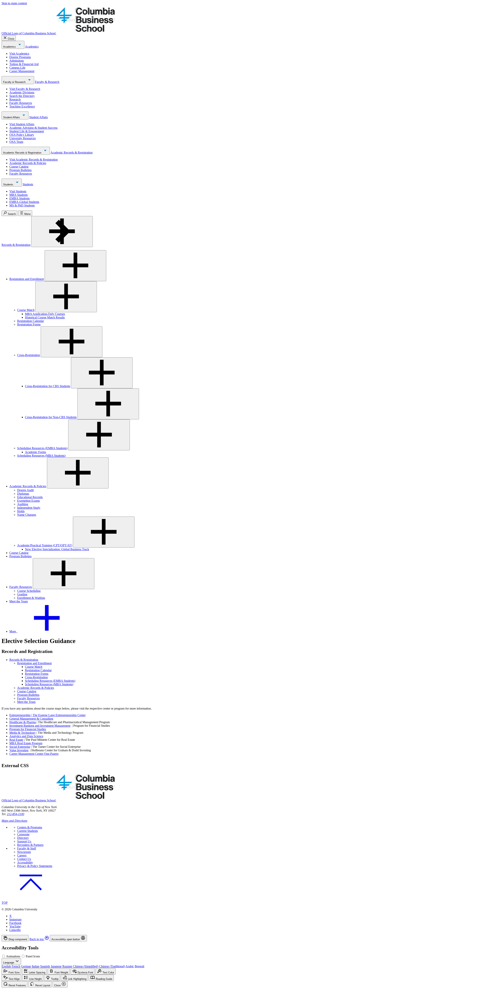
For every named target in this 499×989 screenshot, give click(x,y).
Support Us (24, 841)
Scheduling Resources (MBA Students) (41, 455)
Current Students (27, 830)
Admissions (16, 60)
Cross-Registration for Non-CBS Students (51, 417)
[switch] (3, 956)
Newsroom (24, 852)
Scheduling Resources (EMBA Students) (42, 448)
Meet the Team (18, 601)
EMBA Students (19, 198)
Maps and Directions (14, 820)
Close (11, 38)
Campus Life (17, 67)
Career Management (21, 71)
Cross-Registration (28, 355)
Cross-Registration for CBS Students (47, 386)
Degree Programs (20, 57)
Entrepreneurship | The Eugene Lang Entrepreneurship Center (47, 715)
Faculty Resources (20, 103)
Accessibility (25, 862)
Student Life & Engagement (26, 131)
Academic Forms (35, 452)
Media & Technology (22, 732)
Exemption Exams (28, 500)
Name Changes (26, 514)
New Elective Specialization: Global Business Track (57, 549)
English (6, 966)
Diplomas (23, 493)
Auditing (22, 504)
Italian (35, 966)
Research (15, 99)
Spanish (45, 966)
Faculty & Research (14, 82)
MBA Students (18, 195)
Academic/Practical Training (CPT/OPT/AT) (44, 545)
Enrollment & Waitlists (31, 597)
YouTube (15, 926)
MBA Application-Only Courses (45, 314)
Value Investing (18, 750)
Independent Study (28, 507)
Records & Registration (16, 244)
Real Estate (16, 739)
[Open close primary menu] (62, 231)
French (16, 966)
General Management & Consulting (31, 718)
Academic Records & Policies (27, 163)
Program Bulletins (20, 170)
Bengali (139, 966)
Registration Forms (29, 324)
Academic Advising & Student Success (33, 127)
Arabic (130, 966)
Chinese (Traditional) (112, 966)
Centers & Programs (29, 827)
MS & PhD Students (22, 205)
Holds (21, 511)
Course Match (26, 310)
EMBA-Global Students (24, 202)
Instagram (15, 919)
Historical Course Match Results (45, 317)
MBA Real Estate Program (25, 743)
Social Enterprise (19, 746)
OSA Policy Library (21, 134)
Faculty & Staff (26, 848)
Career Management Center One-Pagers (33, 753)
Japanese (56, 966)
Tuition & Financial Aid (24, 64)
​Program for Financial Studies (27, 729)
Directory (23, 838)
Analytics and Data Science (26, 736)
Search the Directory (22, 96)
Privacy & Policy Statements (34, 866)
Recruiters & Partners (30, 845)
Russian (67, 966)
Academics (10, 46)
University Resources (22, 138)
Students (8, 184)
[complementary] (249, 938)
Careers (22, 855)
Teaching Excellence (22, 106)
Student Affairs (12, 117)
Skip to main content (14, 3)
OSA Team (16, 141)
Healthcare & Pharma (22, 722)
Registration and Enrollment (26, 279)
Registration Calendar (30, 321)
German (26, 966)
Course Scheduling (29, 590)
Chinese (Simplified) (85, 966)
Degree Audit (25, 490)
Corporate (23, 834)
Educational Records (30, 497)
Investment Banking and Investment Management (39, 725)
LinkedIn (15, 930)
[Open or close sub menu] (75, 265)
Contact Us (24, 859)
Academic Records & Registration (22, 152)
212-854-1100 (15, 814)
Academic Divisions (21, 92)
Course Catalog (18, 166)
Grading (22, 594)
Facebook (15, 923)
